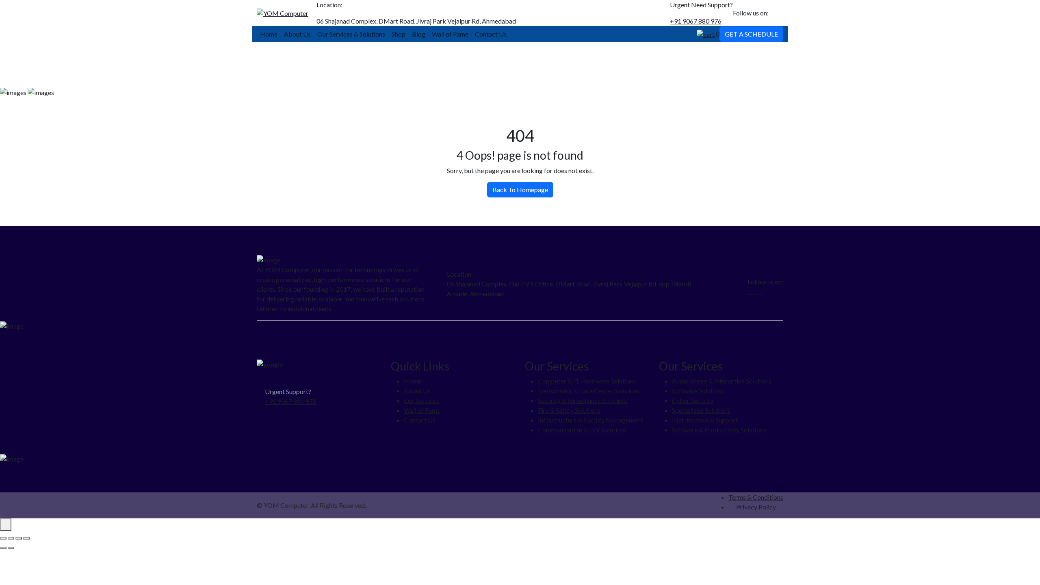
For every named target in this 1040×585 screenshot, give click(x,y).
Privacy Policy (756, 507)
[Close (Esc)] (26, 538)
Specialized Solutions (701, 410)
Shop (398, 34)
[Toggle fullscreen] (11, 538)
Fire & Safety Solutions (569, 410)
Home (268, 34)
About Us (297, 34)
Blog (418, 34)
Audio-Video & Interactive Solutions (721, 381)
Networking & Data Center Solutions (589, 390)
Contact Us (491, 34)
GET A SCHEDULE (751, 34)
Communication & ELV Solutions (582, 429)
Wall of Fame (450, 34)
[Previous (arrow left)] (3, 548)
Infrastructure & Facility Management (590, 420)
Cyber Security (692, 400)
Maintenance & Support (705, 420)
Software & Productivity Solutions (719, 429)
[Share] (18, 538)
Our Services (421, 400)
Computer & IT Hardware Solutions (587, 381)
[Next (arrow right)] (11, 548)
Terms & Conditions (755, 497)
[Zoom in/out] (3, 538)
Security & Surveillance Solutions (583, 400)
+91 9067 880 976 (696, 21)
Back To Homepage (520, 189)
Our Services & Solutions (351, 34)
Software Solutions (698, 390)
